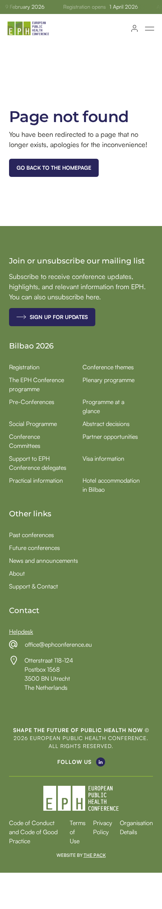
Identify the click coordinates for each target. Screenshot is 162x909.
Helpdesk (21, 631)
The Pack (95, 855)
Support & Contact (33, 586)
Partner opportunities (110, 436)
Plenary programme (108, 380)
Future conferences (34, 547)
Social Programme (33, 423)
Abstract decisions (106, 423)
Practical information (36, 480)
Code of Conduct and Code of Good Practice (33, 832)
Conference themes (108, 367)
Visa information (103, 458)
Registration (24, 367)
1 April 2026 (122, 7)
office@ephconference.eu (58, 644)
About (17, 573)
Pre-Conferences (31, 402)
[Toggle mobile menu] (149, 29)
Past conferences (31, 535)
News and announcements (43, 560)
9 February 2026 (23, 7)
